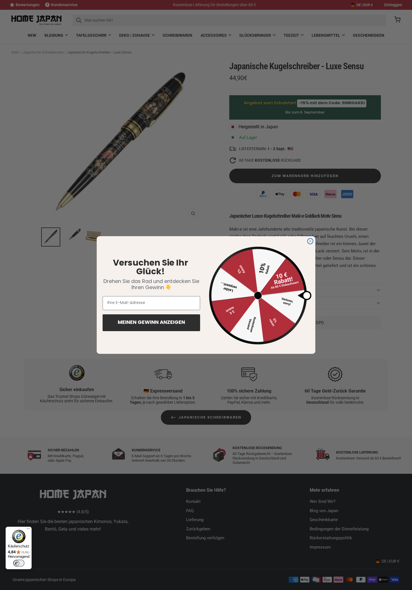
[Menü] (28, 530)
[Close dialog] (310, 241)
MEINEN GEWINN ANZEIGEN (151, 322)
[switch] (18, 563)
